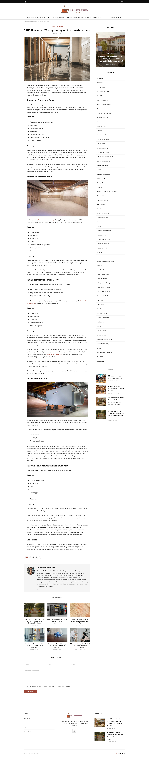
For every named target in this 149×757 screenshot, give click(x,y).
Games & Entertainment (104, 213)
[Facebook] (16, 91)
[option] (110, 49)
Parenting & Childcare (103, 296)
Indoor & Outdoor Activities (105, 261)
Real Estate (110, 53)
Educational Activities (103, 161)
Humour (99, 252)
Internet (99, 265)
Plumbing (100, 309)
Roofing (99, 326)
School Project (101, 335)
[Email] (16, 104)
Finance (99, 187)
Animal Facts (101, 87)
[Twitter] (16, 95)
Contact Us (27, 732)
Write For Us (28, 723)
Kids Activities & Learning (104, 270)
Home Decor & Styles (103, 239)
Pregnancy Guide (102, 313)
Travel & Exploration (103, 357)
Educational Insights (103, 165)
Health (99, 226)
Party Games (101, 300)
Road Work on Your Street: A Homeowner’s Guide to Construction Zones (34, 621)
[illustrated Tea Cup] (74, 9)
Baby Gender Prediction (104, 104)
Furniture (100, 209)
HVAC (98, 257)
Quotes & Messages (103, 317)
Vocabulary (100, 361)
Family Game (101, 178)
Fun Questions (101, 204)
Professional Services (95, 17)
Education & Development (54, 17)
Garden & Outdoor (102, 217)
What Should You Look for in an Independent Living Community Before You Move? (110, 58)
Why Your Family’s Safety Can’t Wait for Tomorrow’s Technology (80, 645)
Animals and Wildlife (103, 91)
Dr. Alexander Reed (46, 567)
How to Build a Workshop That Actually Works (57, 620)
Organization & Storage (104, 291)
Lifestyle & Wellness (34, 17)
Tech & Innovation (114, 17)
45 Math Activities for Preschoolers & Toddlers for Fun (116, 388)
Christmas (100, 130)
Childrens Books (102, 126)
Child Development (103, 122)
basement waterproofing (46, 220)
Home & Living (101, 235)
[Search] (118, 1)
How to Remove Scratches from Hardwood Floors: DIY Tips (80, 621)
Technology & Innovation (104, 352)
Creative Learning (102, 148)
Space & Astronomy (103, 344)
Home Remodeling (102, 248)
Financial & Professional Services (107, 191)
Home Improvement (57, 26)
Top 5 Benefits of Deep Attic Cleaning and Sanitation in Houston (34, 645)
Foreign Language (102, 200)
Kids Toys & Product (103, 274)
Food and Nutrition (102, 196)
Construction (101, 143)
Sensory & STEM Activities (105, 339)
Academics (100, 78)
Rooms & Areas (101, 331)
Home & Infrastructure (76, 17)
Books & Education (102, 117)
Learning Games (102, 278)
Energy (99, 170)
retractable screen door (54, 354)
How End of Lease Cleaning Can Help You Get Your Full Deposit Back (57, 645)
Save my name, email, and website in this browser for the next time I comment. (48, 686)
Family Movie (101, 183)
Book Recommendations (104, 113)
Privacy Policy (28, 727)
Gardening (100, 222)
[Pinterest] (16, 100)
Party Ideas (100, 304)
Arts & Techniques (102, 96)
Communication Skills (103, 139)
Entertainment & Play (103, 174)
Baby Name (100, 109)
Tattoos (99, 348)
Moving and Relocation (104, 287)
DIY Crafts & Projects (103, 152)
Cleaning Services (102, 135)
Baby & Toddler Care (103, 100)
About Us (27, 718)
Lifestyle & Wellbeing (103, 283)
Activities (100, 83)
